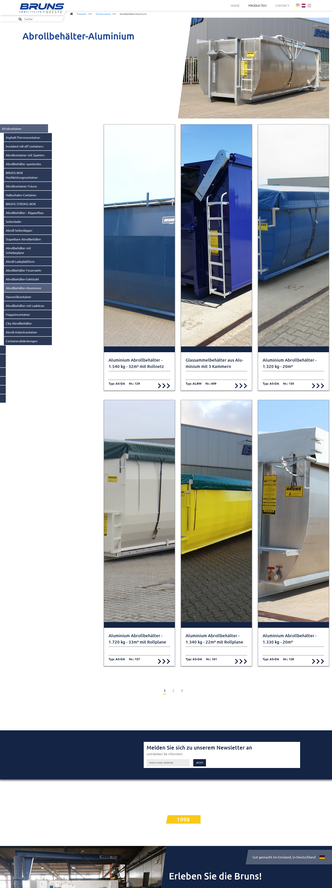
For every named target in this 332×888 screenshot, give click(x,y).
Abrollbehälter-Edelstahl (22, 279)
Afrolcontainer (103, 13)
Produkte (81, 13)
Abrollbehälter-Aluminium (23, 288)
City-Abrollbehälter (19, 323)
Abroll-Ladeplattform (20, 261)
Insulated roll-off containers (24, 146)
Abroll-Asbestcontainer (21, 332)
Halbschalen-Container (21, 195)
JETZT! (199, 762)
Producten (257, 5)
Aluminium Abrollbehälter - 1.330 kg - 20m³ (290, 638)
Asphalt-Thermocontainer (23, 137)
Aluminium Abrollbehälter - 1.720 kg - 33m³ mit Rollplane (137, 638)
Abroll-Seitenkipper (19, 230)
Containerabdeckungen (21, 341)
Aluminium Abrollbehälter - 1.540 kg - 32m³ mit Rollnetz (136, 363)
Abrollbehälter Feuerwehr (23, 270)
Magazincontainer (18, 314)
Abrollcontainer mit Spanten (25, 155)
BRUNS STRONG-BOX (21, 204)
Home (235, 5)
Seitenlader (14, 221)
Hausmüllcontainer (18, 297)
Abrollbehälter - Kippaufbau (25, 213)
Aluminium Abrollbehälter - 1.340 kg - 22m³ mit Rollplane (214, 638)
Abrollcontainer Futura (21, 186)
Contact (282, 5)
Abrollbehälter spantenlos (23, 164)
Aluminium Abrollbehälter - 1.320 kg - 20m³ (290, 363)
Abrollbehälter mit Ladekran (25, 305)
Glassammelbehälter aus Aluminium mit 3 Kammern (214, 363)
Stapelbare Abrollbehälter (23, 239)
